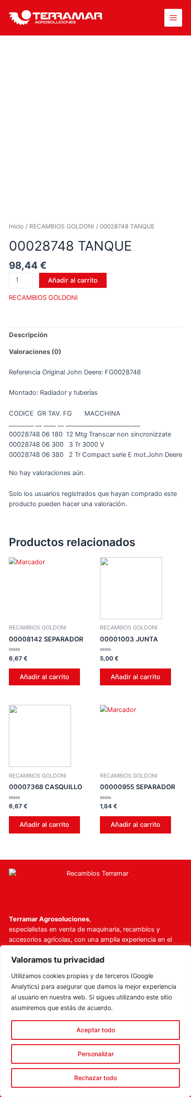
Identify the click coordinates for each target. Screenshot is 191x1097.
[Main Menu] (173, 18)
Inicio (16, 226)
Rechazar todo (95, 1077)
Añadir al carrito (73, 280)
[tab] (95, 335)
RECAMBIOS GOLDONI (61, 226)
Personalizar (96, 1054)
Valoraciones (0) (35, 352)
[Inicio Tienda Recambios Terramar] (95, 882)
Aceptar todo (95, 1030)
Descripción (28, 335)
